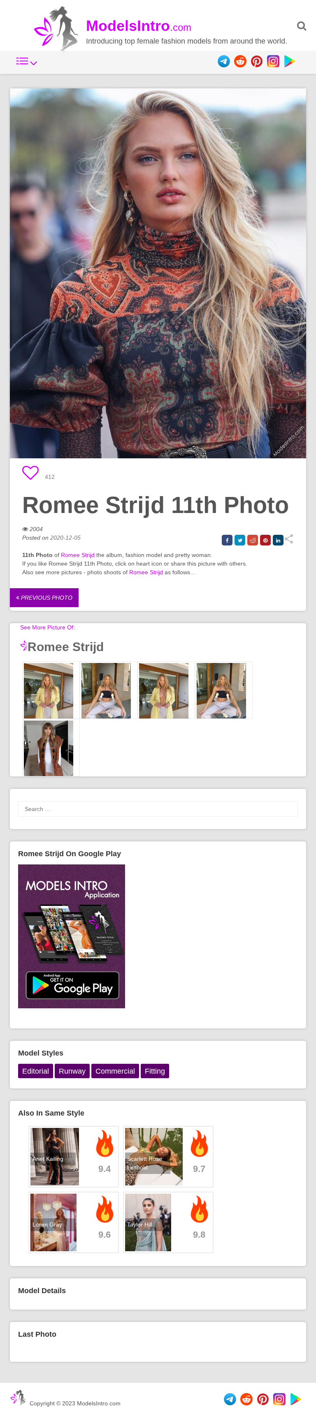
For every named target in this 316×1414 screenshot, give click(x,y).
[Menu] (26, 65)
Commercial (115, 1071)
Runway (72, 1071)
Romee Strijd (78, 555)
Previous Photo (45, 597)
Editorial (35, 1071)
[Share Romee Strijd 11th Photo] (288, 541)
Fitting (155, 1071)
